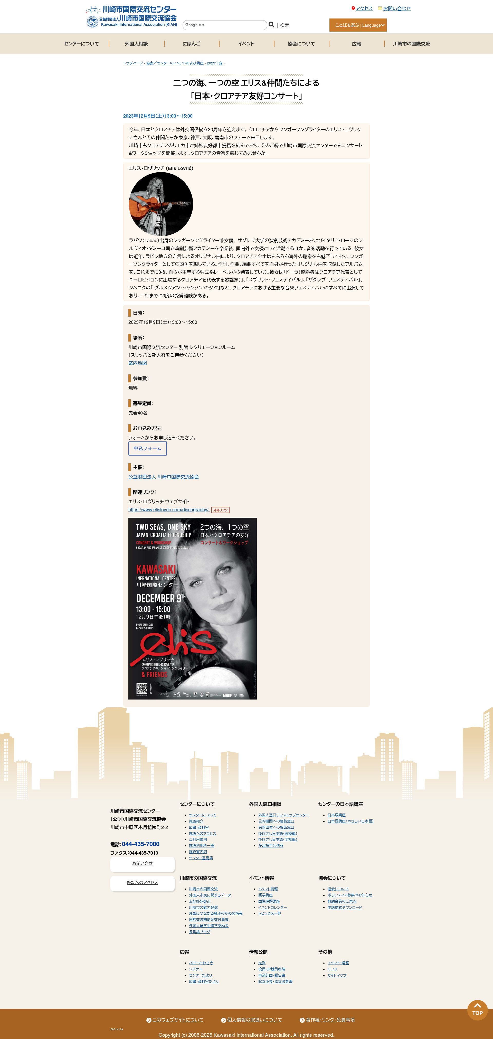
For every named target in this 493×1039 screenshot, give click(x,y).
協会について (301, 43)
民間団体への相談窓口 (276, 827)
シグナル (196, 968)
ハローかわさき (201, 962)
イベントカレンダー (272, 907)
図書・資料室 (199, 827)
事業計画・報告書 (271, 975)
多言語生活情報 (270, 845)
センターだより (200, 975)
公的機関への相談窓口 (276, 821)
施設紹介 (196, 821)
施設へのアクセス (202, 833)
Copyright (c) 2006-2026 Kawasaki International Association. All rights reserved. (246, 1034)
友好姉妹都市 (200, 901)
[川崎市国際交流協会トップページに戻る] (131, 26)
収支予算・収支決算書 (275, 981)
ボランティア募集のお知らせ (350, 895)
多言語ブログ (199, 931)
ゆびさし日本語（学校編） (277, 839)
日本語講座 (337, 814)
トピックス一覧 (269, 913)
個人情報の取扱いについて (254, 1019)
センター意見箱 (201, 857)
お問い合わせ (397, 8)
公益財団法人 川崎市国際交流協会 (163, 476)
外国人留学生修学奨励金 (209, 925)
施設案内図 (198, 851)
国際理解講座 (269, 901)
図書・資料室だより (204, 981)
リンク (332, 968)
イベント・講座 (338, 962)
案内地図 (137, 362)
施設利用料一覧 (201, 845)
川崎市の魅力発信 (203, 907)
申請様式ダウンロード (345, 907)
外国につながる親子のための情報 (216, 913)
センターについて (81, 43)
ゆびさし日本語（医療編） (277, 833)
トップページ (133, 62)
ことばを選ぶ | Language (358, 25)
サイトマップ (337, 975)
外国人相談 (136, 43)
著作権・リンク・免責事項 (330, 1019)
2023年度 (214, 62)
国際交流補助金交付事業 (209, 919)
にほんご (191, 43)
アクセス (364, 8)
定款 (262, 962)
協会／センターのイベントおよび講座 (175, 62)
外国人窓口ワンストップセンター (283, 814)
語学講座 (265, 895)
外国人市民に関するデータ (210, 895)
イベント (246, 43)
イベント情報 (268, 888)
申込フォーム (148, 448)
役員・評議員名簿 (271, 968)
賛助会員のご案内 (342, 901)
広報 (356, 43)
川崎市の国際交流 (411, 43)
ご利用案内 (198, 839)
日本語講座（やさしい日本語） (351, 821)
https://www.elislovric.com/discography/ (177, 509)
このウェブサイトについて (178, 1019)
